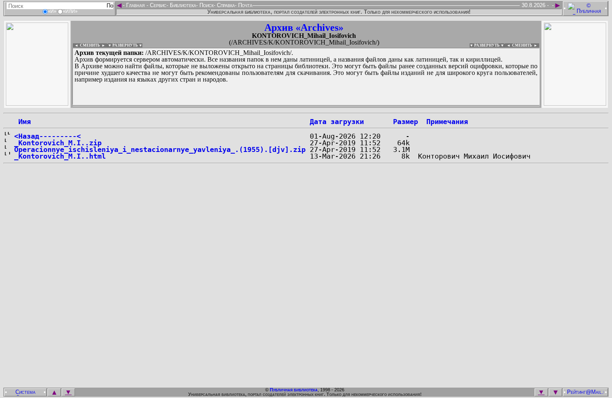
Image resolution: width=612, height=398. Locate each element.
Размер (405, 121)
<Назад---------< (47, 136)
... (275, 105)
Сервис (157, 5)
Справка (225, 5)
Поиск (206, 5)
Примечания (447, 121)
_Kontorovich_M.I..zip (58, 143)
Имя (22, 121)
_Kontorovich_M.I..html (60, 156)
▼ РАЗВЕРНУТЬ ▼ (125, 45)
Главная (135, 5)
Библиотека (182, 5)
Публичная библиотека (294, 389)
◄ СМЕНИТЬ (86, 45)
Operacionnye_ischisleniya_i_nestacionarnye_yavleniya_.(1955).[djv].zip (160, 149)
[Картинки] (575, 103)
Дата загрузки (337, 121)
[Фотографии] (37, 103)
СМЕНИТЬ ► (525, 45)
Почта (244, 5)
